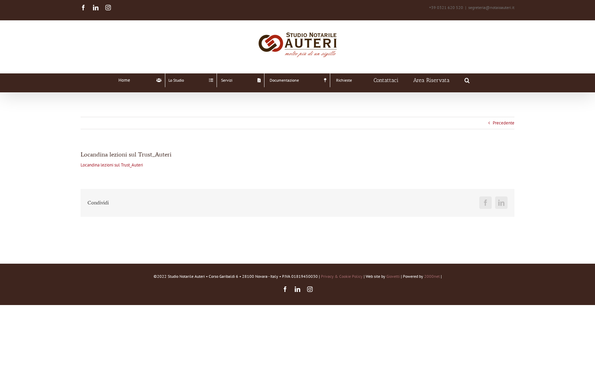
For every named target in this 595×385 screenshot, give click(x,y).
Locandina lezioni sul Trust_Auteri (112, 165)
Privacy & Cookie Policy (342, 276)
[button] (467, 80)
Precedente (503, 123)
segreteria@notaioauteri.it (491, 7)
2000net (432, 276)
